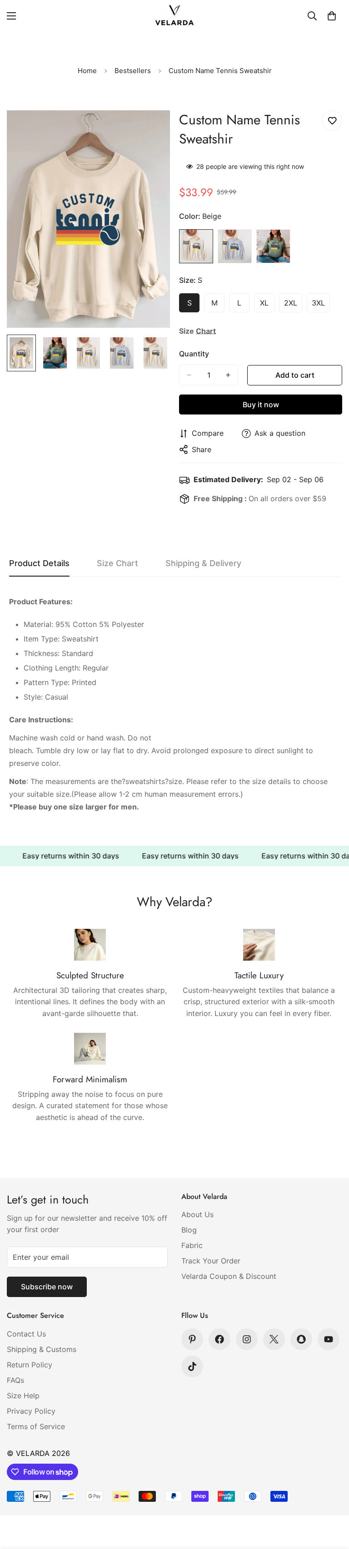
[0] (331, 15)
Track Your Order (210, 1260)
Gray (235, 246)
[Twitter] (274, 1339)
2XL (293, 305)
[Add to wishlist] (332, 120)
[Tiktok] (192, 1366)
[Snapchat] (301, 1339)
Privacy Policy (31, 1411)
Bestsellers (133, 70)
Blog (189, 1229)
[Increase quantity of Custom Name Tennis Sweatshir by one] (228, 375)
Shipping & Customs (41, 1349)
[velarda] (174, 15)
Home (87, 70)
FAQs (15, 1380)
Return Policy (29, 1364)
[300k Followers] (219, 1339)
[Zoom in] (150, 129)
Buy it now (261, 404)
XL (267, 305)
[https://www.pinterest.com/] (192, 1339)
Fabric (192, 1245)
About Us (197, 1214)
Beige (196, 246)
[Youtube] (328, 1339)
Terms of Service (36, 1426)
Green (273, 246)
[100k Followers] (247, 1339)
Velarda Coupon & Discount (228, 1276)
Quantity (194, 353)
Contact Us (26, 1333)
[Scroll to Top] (331, 1499)
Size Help (23, 1395)
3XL (321, 305)
